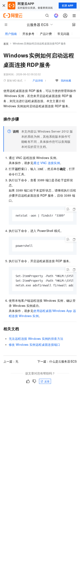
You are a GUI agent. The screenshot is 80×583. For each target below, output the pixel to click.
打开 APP (67, 5)
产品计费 (46, 33)
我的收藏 (66, 80)
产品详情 (38, 80)
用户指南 (11, 33)
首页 (6, 43)
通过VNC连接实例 (46, 163)
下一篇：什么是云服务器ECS (57, 361)
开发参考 (28, 33)
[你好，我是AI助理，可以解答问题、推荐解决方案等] (56, 15)
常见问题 (63, 33)
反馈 (46, 381)
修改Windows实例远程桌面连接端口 (34, 344)
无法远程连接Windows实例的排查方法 (36, 338)
